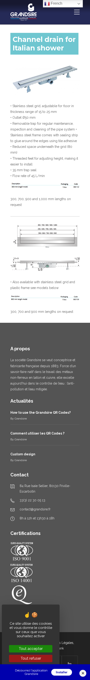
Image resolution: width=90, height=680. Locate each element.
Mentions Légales (60, 643)
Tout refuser (31, 658)
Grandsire (21, 418)
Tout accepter (31, 648)
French (56, 3)
